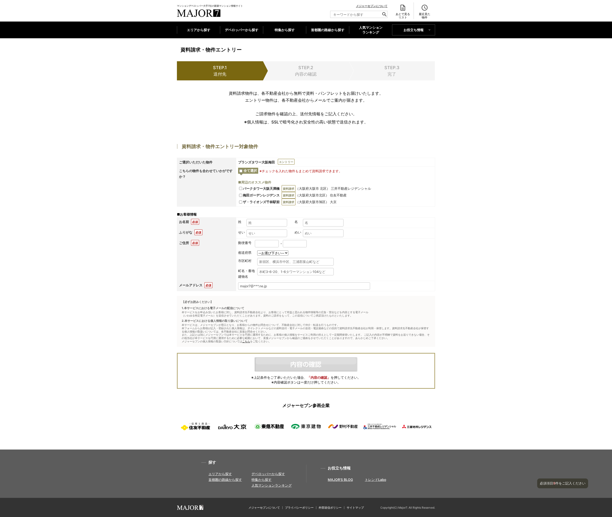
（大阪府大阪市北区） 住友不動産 (295, 195)
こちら (246, 341)
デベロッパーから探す (241, 30)
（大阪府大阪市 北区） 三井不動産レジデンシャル (307, 188)
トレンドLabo (375, 480)
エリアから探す (198, 30)
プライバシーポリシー (299, 507)
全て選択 (250, 170)
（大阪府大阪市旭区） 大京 (290, 202)
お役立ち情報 (414, 30)
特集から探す (285, 30)
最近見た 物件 (424, 15)
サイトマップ (355, 507)
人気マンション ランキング (370, 30)
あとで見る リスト (403, 15)
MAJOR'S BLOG (340, 480)
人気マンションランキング (271, 485)
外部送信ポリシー (330, 507)
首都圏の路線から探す (327, 30)
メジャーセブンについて (372, 6)
